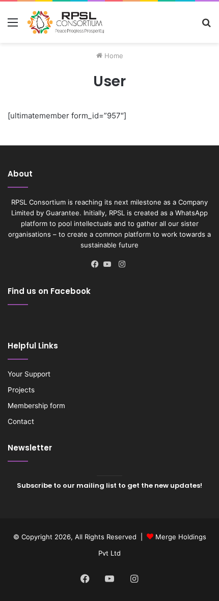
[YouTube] (109, 264)
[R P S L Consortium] (66, 22)
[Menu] (13, 25)
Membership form (36, 406)
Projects (21, 390)
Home (112, 56)
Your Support (29, 374)
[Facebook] (97, 264)
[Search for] (206, 25)
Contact (21, 421)
